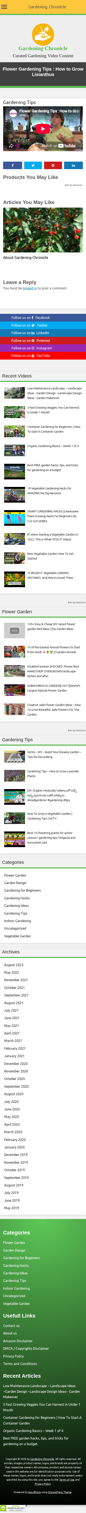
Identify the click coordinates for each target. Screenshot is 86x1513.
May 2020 (11, 1117)
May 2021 (11, 1026)
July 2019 (11, 1193)
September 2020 (16, 1086)
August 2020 (13, 1094)
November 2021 (16, 980)
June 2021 (12, 1018)
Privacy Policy (13, 1356)
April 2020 (12, 1124)
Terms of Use (67, 1479)
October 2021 (14, 988)
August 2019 (13, 1185)
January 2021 (14, 1056)
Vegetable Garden (17, 936)
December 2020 (16, 1064)
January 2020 (14, 1147)
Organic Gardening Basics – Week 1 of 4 (33, 1431)
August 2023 (13, 965)
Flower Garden (15, 875)
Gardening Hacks (17, 898)
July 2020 (11, 1102)
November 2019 (16, 1162)
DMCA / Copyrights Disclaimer (26, 1348)
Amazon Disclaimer (18, 1341)
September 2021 (16, 995)
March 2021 (13, 1041)
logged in (30, 288)
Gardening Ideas (16, 905)
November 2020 (16, 1071)
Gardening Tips (19, 102)
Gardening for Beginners (22, 890)
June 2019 (12, 1200)
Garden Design (15, 883)
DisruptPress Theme (60, 1492)
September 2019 (16, 1178)
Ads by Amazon (73, 185)
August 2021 (13, 1003)
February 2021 (15, 1048)
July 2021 (11, 1010)
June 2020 (12, 1109)
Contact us (11, 1326)
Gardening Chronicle (47, 6)
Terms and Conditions (20, 1364)
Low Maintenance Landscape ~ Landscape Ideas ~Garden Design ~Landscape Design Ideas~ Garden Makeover (41, 1391)
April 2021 (12, 1033)
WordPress (34, 1492)
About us (10, 1333)
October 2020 (14, 1079)
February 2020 (15, 1140)
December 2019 (16, 1155)
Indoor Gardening (17, 921)
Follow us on (30, 317)
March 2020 (13, 1132)
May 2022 (11, 972)
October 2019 (14, 1170)
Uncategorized (15, 928)
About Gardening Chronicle (25, 257)
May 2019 (11, 1208)
